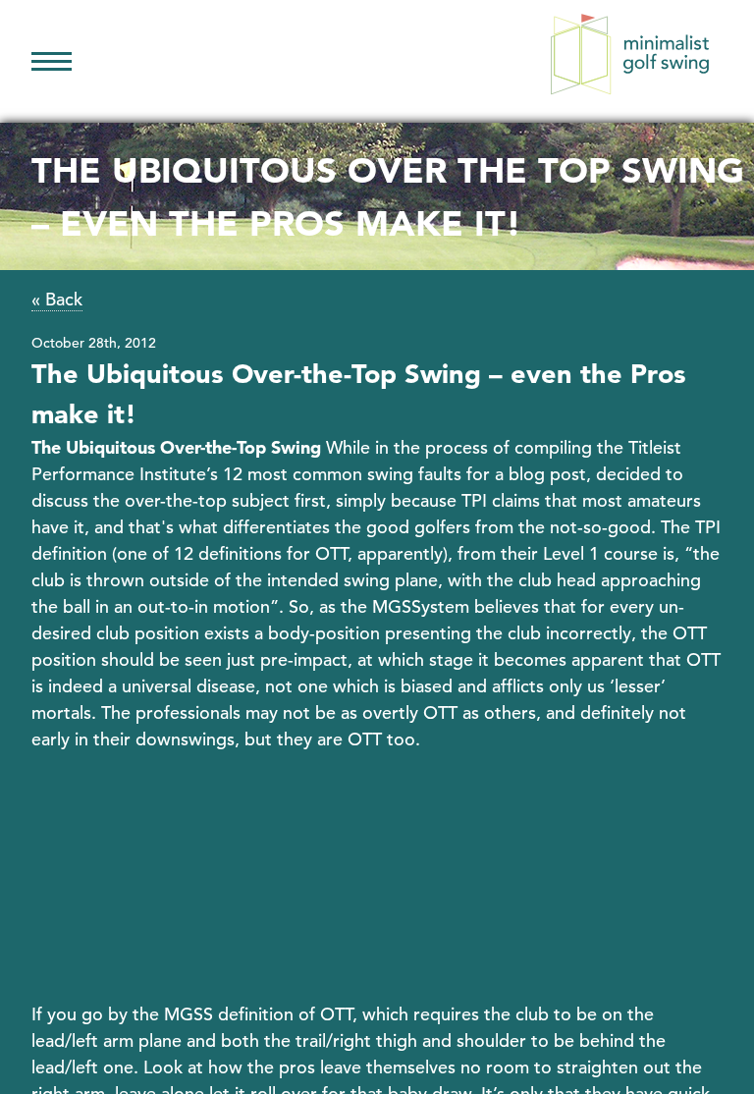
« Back (56, 299)
